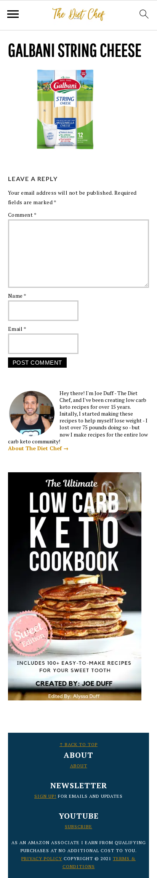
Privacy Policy (41, 858)
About (78, 765)
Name (17, 295)
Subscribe (78, 826)
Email (17, 328)
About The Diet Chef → (38, 448)
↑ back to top (78, 744)
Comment (22, 214)
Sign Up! (45, 796)
